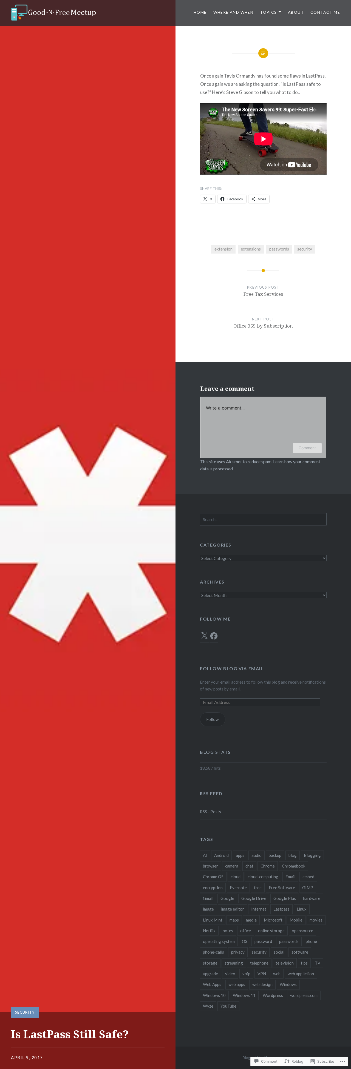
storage (210, 962)
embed (308, 876)
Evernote (238, 887)
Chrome (268, 865)
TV (317, 962)
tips (304, 962)
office (245, 930)
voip (246, 973)
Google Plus (284, 898)
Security (25, 1012)
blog (292, 855)
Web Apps (212, 984)
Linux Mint (212, 919)
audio (256, 855)
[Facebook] (214, 636)
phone (311, 941)
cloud (235, 876)
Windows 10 (214, 995)
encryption (213, 887)
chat (249, 865)
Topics (268, 12)
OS (244, 941)
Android (221, 855)
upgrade (210, 973)
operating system (219, 941)
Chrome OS (213, 876)
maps (234, 919)
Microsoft (273, 919)
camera (231, 865)
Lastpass (281, 908)
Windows (288, 984)
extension (223, 248)
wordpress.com (304, 995)
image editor (232, 908)
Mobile (296, 919)
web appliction (301, 973)
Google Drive (253, 898)
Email (290, 876)
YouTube (228, 1005)
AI (205, 855)
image (208, 908)
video (230, 973)
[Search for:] (263, 519)
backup (275, 855)
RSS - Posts (210, 811)
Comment (307, 447)
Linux (302, 908)
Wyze (208, 1005)
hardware (311, 898)
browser (210, 865)
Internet (258, 908)
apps (240, 855)
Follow (212, 719)
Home (200, 12)
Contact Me (325, 12)
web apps (236, 984)
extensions (251, 248)
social (279, 951)
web (277, 973)
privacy (238, 951)
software (299, 951)
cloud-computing (263, 876)
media (251, 919)
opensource (302, 930)
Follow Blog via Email (232, 668)
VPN (261, 973)
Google (227, 898)
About (296, 12)
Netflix (209, 930)
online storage (271, 930)
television (285, 962)
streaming (234, 962)
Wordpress (273, 995)
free (258, 887)
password (263, 941)
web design (262, 984)
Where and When (233, 12)
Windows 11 (244, 995)
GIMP (307, 887)
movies (316, 919)
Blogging (312, 855)
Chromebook (293, 865)
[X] (204, 636)
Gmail (208, 898)
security (304, 248)
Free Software (282, 887)
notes (228, 930)
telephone (259, 962)
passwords (279, 248)
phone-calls (213, 951)
